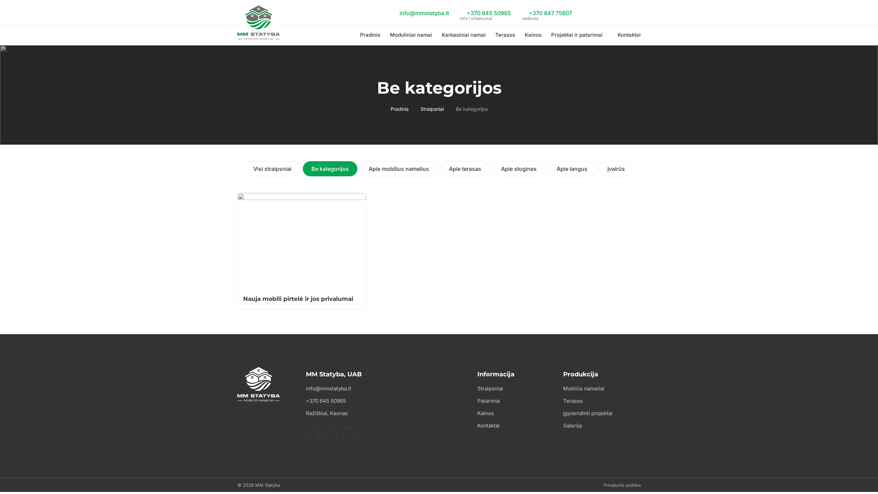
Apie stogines (519, 168)
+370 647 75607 (547, 14)
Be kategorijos (330, 168)
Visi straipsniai (272, 168)
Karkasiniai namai (464, 35)
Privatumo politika (622, 485)
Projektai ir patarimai (577, 35)
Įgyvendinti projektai (588, 413)
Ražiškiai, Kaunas (327, 413)
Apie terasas (465, 168)
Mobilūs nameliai (583, 388)
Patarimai (488, 401)
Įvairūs (616, 168)
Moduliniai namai (411, 35)
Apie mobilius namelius (399, 168)
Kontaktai (629, 35)
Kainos (533, 35)
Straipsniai (432, 109)
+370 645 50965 (485, 14)
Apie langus (572, 168)
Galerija (572, 425)
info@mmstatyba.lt (423, 13)
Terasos (505, 35)
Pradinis (370, 35)
